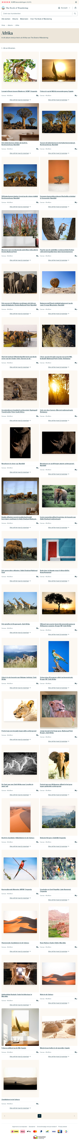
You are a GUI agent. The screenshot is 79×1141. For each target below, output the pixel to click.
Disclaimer (32, 1126)
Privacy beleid (62, 1126)
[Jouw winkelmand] (75, 8)
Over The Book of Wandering (41, 19)
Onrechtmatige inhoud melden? (47, 1126)
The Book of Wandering (17, 8)
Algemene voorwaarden (19, 1126)
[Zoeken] (75, 14)
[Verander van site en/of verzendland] (76, 2)
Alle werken (6, 19)
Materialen (24, 19)
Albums (15, 19)
